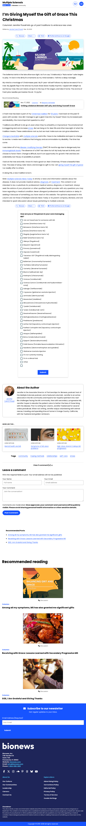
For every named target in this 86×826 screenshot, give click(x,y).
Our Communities (10, 785)
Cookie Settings (50, 798)
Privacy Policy (49, 791)
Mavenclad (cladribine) (32, 299)
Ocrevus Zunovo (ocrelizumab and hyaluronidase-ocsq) (42, 284)
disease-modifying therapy (31, 147)
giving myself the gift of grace (71, 165)
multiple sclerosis (30, 136)
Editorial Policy (50, 788)
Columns (35, 103)
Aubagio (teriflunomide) (32, 288)
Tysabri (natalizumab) (32, 306)
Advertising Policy (51, 781)
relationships (52, 456)
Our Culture (7, 781)
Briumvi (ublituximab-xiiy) (33, 272)
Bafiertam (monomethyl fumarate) (37, 261)
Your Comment (9, 488)
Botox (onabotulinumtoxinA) (34, 337)
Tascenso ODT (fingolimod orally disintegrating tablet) (41, 256)
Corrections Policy (51, 785)
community (23, 456)
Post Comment (11, 513)
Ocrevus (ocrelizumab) (32, 279)
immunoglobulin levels (12, 150)
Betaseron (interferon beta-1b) (35, 227)
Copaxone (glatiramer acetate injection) (39, 292)
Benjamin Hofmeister (48, 103)
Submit (43, 372)
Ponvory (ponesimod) (31, 248)
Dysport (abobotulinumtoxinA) (35, 340)
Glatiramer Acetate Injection (34, 351)
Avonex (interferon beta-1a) (34, 223)
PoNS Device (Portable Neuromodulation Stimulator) (43, 344)
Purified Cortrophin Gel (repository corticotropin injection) (42, 328)
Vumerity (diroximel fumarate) (35, 268)
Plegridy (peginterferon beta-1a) (36, 234)
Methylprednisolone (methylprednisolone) (39, 317)
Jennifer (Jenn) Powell (16, 29)
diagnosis (44, 182)
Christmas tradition (40, 114)
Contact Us (7, 795)
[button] (75, 3)
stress (30, 128)
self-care (64, 456)
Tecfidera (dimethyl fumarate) (35, 265)
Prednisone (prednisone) (33, 320)
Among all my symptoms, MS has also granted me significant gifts (35, 535)
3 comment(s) (42, 465)
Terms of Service (51, 795)
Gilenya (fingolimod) (31, 241)
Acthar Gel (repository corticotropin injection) (41, 324)
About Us (6, 777)
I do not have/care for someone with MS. (39, 220)
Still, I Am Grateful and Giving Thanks (23, 542)
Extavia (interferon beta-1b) (34, 231)
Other (25, 362)
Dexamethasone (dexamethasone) (37, 313)
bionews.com (15, 762)
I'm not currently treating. (33, 355)
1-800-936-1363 (14, 766)
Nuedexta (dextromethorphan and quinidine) (41, 348)
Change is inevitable (11, 136)
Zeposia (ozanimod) (31, 252)
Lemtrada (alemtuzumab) (33, 296)
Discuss (21, 36)
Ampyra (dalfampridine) (32, 333)
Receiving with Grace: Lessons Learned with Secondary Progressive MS (37, 538)
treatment (55, 182)
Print (42, 36)
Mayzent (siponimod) (31, 245)
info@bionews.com (15, 764)
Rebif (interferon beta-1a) (33, 238)
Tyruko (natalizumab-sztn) (33, 310)
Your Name (7, 479)
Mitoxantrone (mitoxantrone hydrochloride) (40, 303)
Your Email (48, 479)
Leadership (7, 788)
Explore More (49, 777)
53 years (54, 114)
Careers (6, 791)
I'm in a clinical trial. (30, 358)
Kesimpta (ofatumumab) (33, 275)
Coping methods (37, 456)
